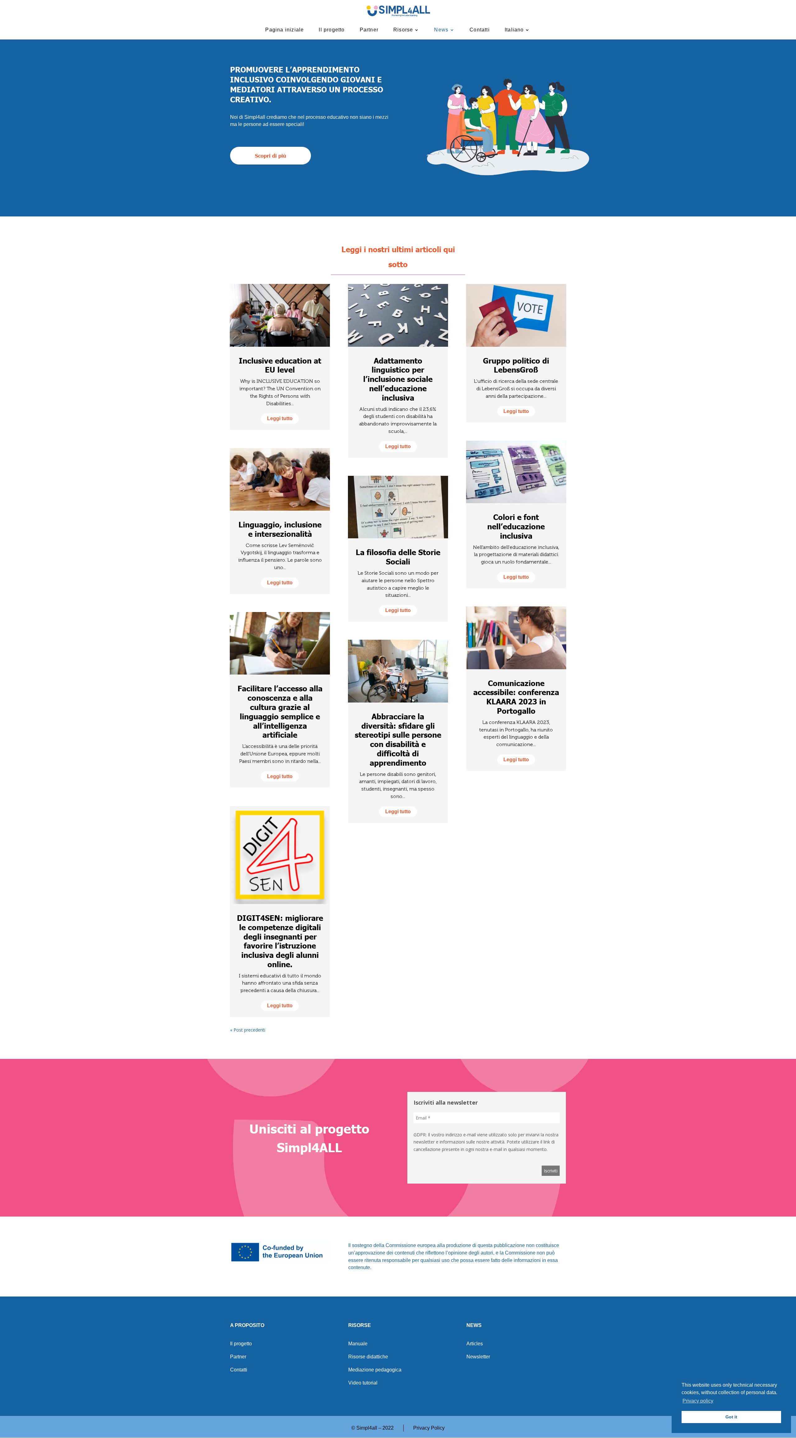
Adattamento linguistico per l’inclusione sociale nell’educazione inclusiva (398, 379)
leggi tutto (280, 418)
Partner (369, 29)
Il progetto (332, 29)
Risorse (403, 29)
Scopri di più (270, 155)
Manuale (358, 1344)
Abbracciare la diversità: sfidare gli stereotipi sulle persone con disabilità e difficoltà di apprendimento (398, 739)
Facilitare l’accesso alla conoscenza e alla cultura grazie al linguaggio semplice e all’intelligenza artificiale (280, 711)
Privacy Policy (429, 1428)
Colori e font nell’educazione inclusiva (516, 526)
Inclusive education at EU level (280, 365)
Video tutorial (362, 1383)
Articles (474, 1344)
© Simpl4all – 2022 (372, 1428)
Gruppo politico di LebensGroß (516, 365)
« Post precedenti (247, 1030)
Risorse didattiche (368, 1357)
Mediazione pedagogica (374, 1370)
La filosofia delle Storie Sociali (398, 556)
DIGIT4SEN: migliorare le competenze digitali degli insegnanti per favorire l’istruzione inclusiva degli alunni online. (280, 941)
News (441, 29)
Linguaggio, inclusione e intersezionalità (280, 529)
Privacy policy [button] (698, 1400)
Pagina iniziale (284, 29)
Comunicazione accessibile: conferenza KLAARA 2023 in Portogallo (516, 696)
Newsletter (478, 1357)
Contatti (480, 29)
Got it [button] (731, 1416)
